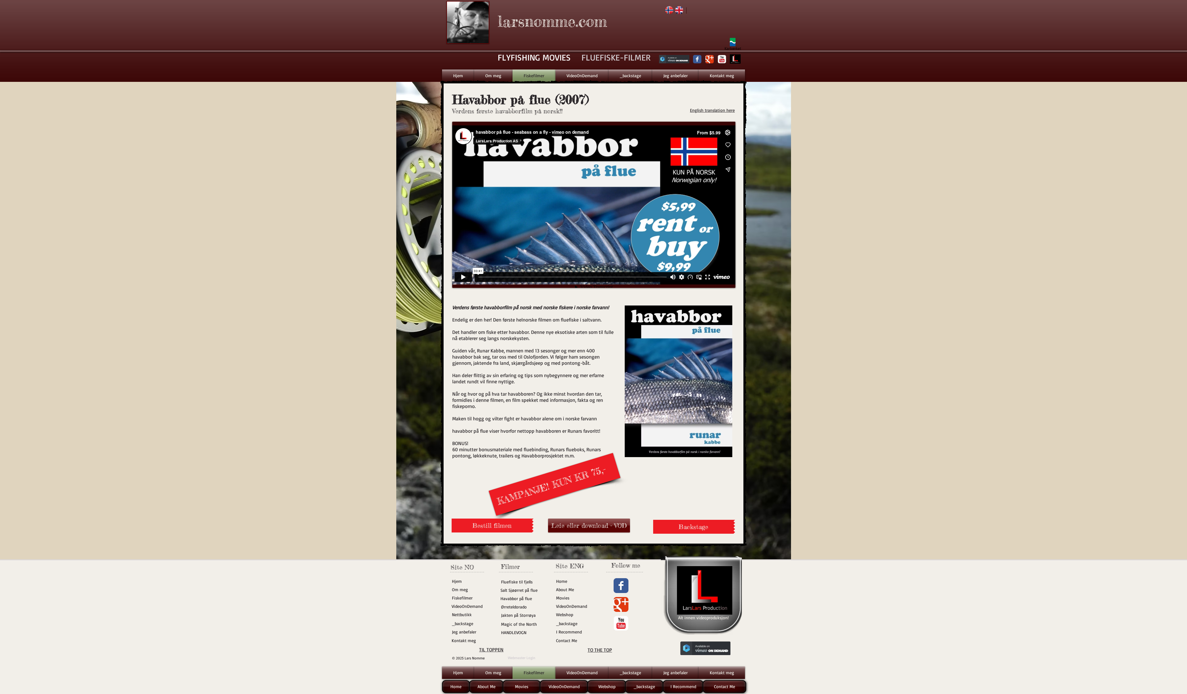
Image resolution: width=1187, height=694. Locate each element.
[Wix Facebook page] (697, 59)
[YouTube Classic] (722, 59)
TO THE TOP (600, 650)
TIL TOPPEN (491, 649)
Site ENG (570, 566)
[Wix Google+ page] (709, 59)
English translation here (712, 110)
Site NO (462, 567)
